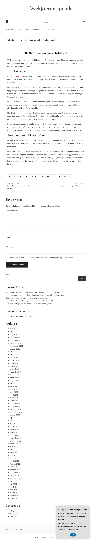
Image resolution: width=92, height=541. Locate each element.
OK (73, 535)
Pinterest (50, 176)
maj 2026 (13, 334)
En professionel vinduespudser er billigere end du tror (25, 187)
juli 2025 (13, 352)
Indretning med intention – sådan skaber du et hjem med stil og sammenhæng (36, 295)
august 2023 (15, 415)
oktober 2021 (15, 475)
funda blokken (17, 76)
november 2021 (16, 472)
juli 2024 (13, 383)
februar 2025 (15, 363)
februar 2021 (15, 495)
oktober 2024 (15, 375)
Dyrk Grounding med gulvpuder (73, 186)
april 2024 (14, 392)
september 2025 (16, 346)
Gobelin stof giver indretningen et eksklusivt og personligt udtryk (30, 298)
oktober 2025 (15, 343)
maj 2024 (13, 389)
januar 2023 (14, 432)
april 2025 (14, 357)
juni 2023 (13, 421)
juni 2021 (13, 484)
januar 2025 (14, 366)
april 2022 (14, 458)
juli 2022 (13, 449)
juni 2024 (13, 386)
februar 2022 (15, 464)
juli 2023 (13, 418)
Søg (7, 274)
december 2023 (16, 403)
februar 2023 (15, 429)
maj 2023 (13, 424)
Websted (9, 247)
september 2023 (16, 412)
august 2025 (15, 349)
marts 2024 (14, 395)
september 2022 (16, 444)
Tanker (12, 517)
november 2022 (16, 438)
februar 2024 (15, 398)
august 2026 (15, 329)
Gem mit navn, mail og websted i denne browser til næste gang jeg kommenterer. (41, 257)
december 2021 (16, 470)
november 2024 (16, 372)
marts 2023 (14, 426)
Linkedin (67, 176)
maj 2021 (13, 487)
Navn (8, 228)
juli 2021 (13, 481)
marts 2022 (14, 461)
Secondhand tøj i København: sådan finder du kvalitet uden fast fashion (33, 292)
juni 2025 (13, 355)
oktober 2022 (15, 441)
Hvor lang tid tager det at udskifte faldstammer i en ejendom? (30, 304)
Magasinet (14, 514)
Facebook (17, 176)
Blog (12, 511)
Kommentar (11, 211)
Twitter (33, 176)
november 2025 (16, 340)
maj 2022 (13, 455)
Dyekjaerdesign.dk (50, 8)
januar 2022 (14, 467)
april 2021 (14, 490)
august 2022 (15, 447)
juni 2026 (13, 332)
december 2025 (16, 337)
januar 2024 (14, 401)
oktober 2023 (15, 409)
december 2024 (16, 369)
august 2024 (15, 380)
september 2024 (16, 378)
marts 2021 (14, 493)
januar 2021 (14, 498)
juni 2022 (13, 452)
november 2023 (16, 406)
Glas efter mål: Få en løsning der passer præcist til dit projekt (29, 301)
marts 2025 (14, 360)
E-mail (9, 238)
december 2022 (16, 435)
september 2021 (16, 478)
